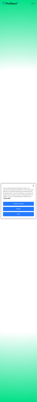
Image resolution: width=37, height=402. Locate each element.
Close (18, 214)
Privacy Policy (7, 198)
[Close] (33, 185)
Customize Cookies (18, 203)
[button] (32, 3)
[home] (10, 3)
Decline (18, 209)
